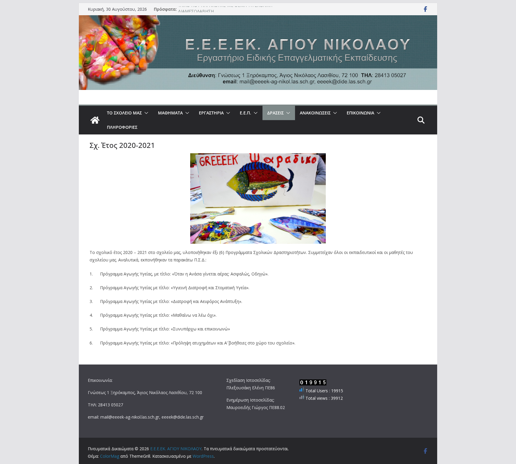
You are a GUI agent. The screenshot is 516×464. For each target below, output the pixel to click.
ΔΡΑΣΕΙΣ (275, 113)
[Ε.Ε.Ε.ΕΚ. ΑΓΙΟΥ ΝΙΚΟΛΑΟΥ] (95, 120)
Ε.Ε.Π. (245, 113)
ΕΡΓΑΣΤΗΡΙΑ (211, 113)
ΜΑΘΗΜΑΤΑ (170, 113)
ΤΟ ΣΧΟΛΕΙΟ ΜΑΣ (124, 113)
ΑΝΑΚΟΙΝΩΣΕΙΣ (315, 113)
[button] (145, 113)
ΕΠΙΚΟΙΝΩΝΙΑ (360, 113)
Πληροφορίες (122, 127)
